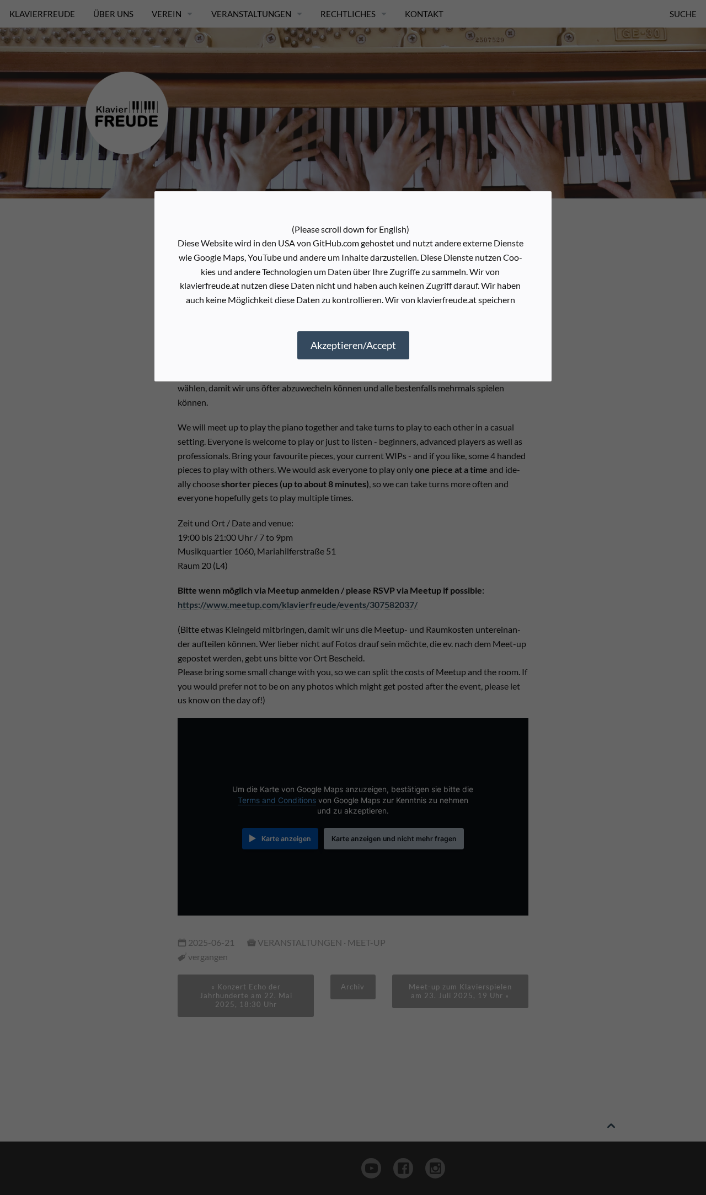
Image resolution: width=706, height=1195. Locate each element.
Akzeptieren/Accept (353, 345)
